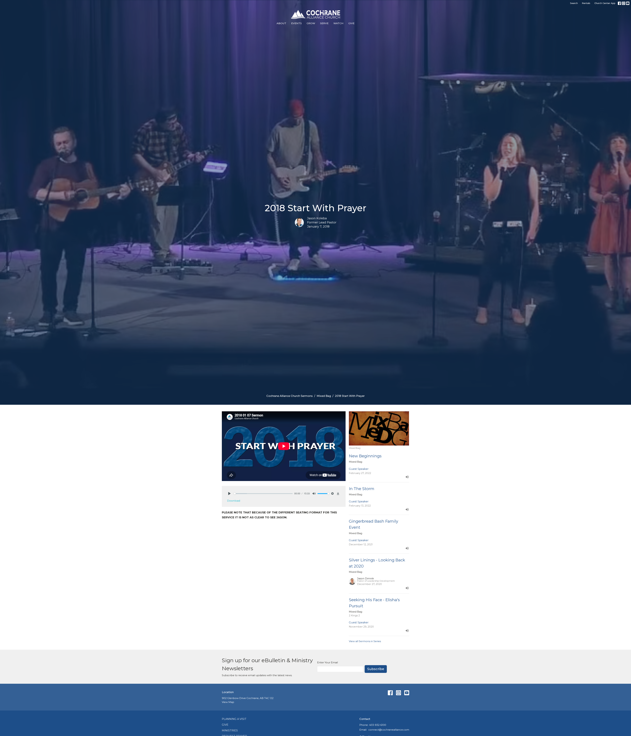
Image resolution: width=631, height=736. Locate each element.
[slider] (263, 493)
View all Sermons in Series (365, 641)
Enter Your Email (327, 662)
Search (574, 3)
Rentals (586, 3)
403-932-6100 (377, 724)
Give (351, 23)
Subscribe (375, 669)
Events (296, 23)
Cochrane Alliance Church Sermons (289, 396)
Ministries (230, 730)
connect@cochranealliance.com (388, 729)
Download (233, 500)
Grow (311, 23)
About (281, 23)
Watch (338, 23)
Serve (324, 23)
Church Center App (604, 3)
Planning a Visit (234, 719)
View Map (228, 702)
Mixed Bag (324, 396)
